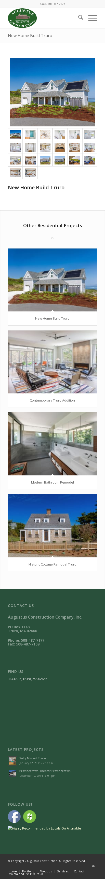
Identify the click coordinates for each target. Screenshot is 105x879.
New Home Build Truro (30, 35)
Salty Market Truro (32, 758)
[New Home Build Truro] (52, 92)
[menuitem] (78, 18)
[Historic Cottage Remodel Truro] (52, 525)
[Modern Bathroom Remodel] (52, 443)
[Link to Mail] (93, 866)
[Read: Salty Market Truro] (12, 761)
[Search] (78, 18)
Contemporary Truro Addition (52, 400)
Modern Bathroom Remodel (52, 482)
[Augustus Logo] (43, 18)
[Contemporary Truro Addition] (52, 361)
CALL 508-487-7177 (52, 4)
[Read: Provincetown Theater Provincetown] (12, 773)
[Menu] (90, 18)
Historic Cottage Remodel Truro (52, 564)
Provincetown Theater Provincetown (45, 771)
